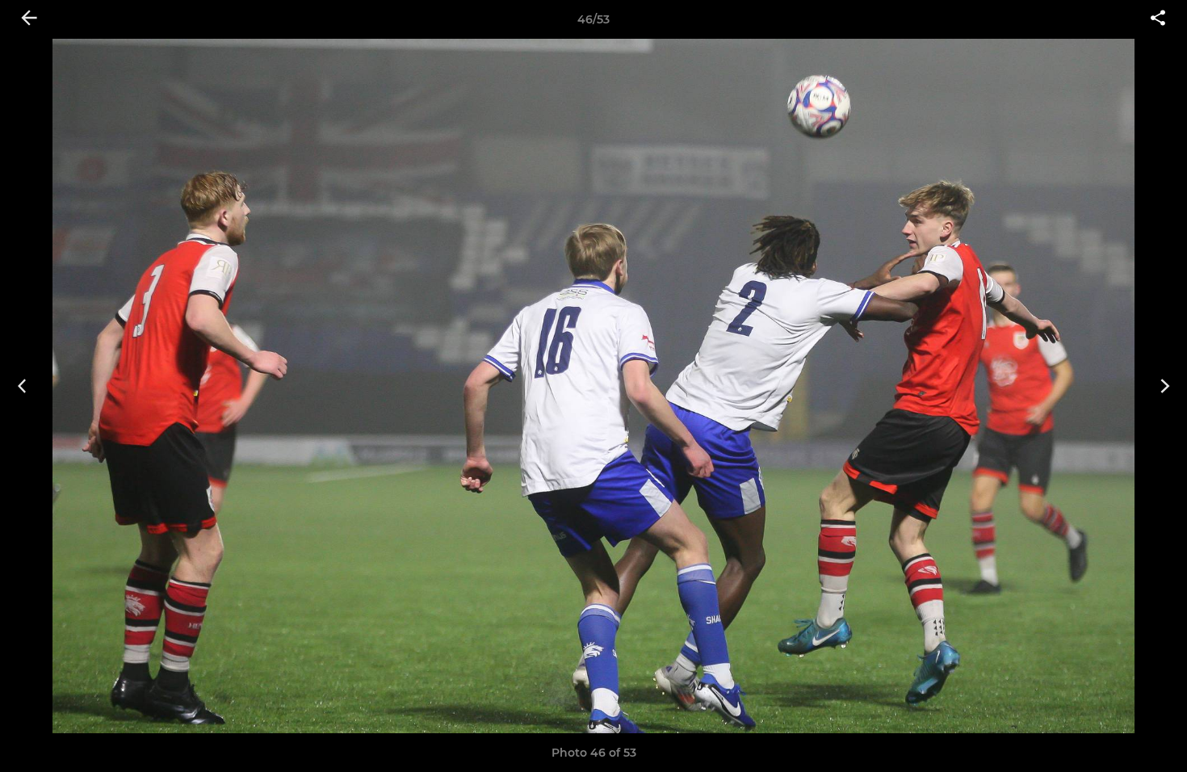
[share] (1158, 19)
